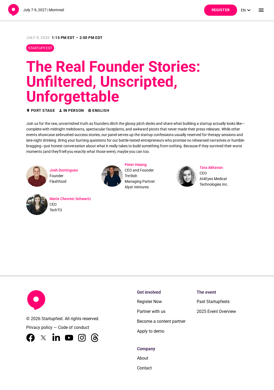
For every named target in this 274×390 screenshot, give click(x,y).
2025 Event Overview (216, 311)
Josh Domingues (64, 170)
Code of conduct (73, 327)
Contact (144, 368)
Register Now (149, 301)
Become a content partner (161, 321)
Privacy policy (39, 327)
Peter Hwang (136, 164)
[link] (246, 10)
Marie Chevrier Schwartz (70, 199)
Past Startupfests (213, 301)
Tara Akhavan (211, 167)
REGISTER (221, 10)
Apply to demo (150, 331)
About (142, 358)
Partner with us (151, 311)
